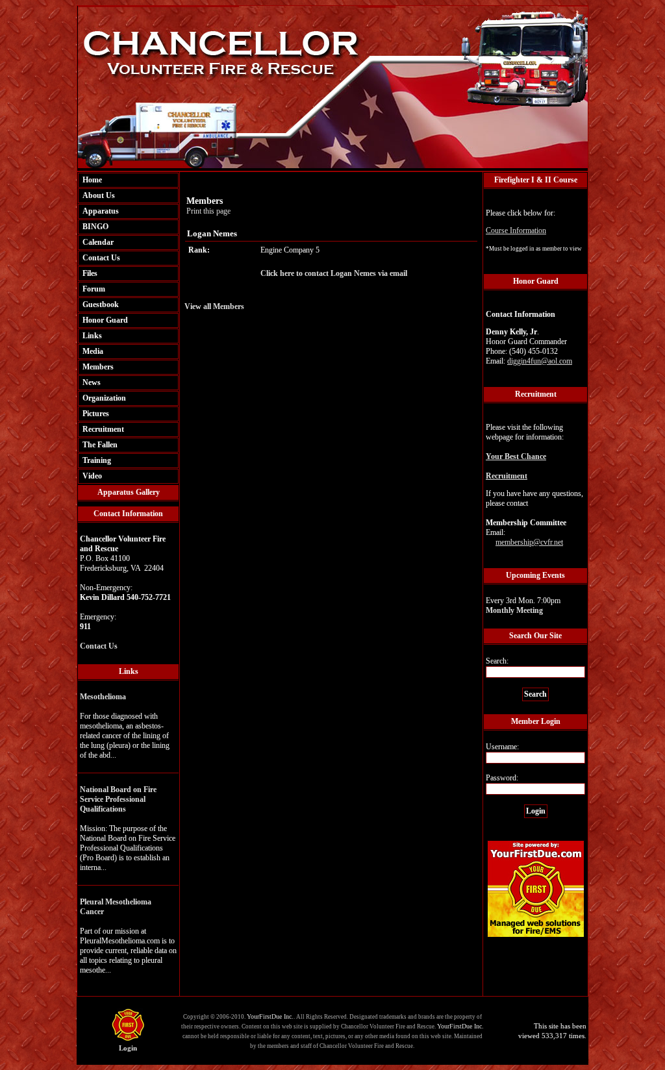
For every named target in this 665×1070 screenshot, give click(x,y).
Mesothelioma (103, 696)
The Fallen (100, 444)
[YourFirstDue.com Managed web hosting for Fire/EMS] (535, 934)
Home (92, 179)
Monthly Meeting (514, 610)
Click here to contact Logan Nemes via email (333, 273)
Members (98, 366)
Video (92, 475)
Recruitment (103, 429)
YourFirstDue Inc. (270, 1016)
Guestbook (100, 304)
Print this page (208, 211)
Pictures (95, 413)
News (91, 382)
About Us (98, 195)
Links (92, 335)
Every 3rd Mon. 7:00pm (523, 605)
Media (92, 351)
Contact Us (101, 257)
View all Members (214, 306)
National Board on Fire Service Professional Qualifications (118, 799)
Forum (93, 288)
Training (96, 460)
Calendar (98, 242)
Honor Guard (105, 320)
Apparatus (100, 211)
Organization (104, 398)
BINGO (95, 226)
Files (89, 273)
